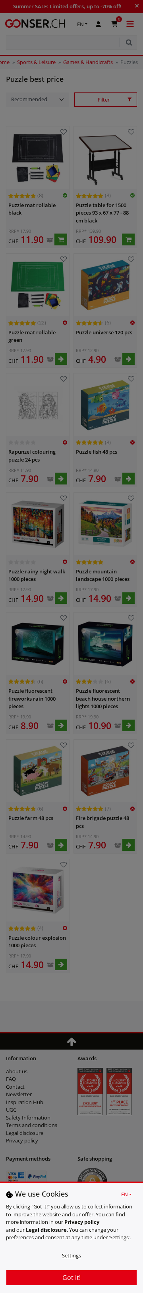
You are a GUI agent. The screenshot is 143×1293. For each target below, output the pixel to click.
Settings (71, 1255)
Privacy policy (81, 1221)
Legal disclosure (46, 1229)
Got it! (71, 1277)
